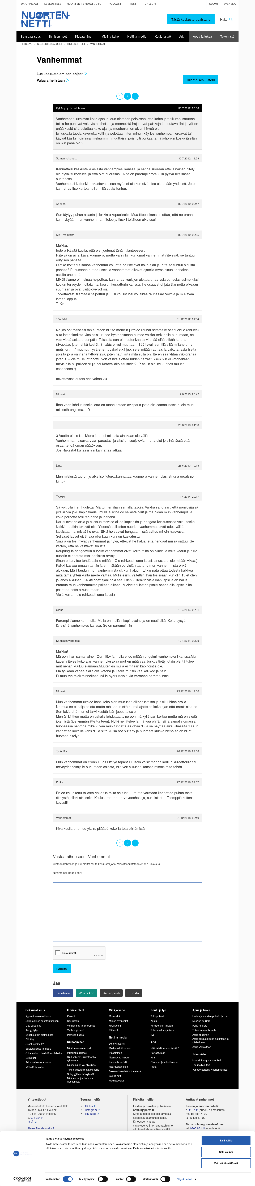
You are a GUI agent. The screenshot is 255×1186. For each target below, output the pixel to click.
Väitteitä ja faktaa (35, 1067)
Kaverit (71, 1016)
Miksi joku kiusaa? (77, 1052)
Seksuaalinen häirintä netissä (125, 1071)
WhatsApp (87, 993)
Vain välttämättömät (226, 1163)
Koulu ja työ (158, 1010)
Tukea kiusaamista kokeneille (83, 1069)
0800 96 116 (198, 1128)
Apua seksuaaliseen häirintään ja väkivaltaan (210, 1040)
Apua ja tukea (201, 1010)
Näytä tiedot (184, 1179)
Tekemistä (199, 1054)
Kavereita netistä (118, 1062)
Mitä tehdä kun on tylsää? (165, 1048)
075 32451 (37, 1118)
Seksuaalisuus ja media (38, 1048)
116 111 (194, 1110)
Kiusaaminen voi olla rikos (81, 1065)
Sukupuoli (31, 1057)
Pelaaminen (115, 1052)
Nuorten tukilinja (201, 1021)
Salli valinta (226, 1151)
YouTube (90, 1114)
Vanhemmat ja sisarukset (81, 1025)
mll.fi (30, 1121)
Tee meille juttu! (201, 1065)
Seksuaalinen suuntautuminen (42, 1021)
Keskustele (52, 3)
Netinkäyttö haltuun (119, 1057)
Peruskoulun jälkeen (162, 1025)
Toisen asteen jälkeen (163, 1030)
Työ (153, 1034)
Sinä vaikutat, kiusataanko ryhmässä (81, 1058)
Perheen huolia (75, 1034)
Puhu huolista (199, 1025)
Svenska (230, 3)
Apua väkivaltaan (201, 1047)
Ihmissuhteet (76, 44)
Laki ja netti (115, 1076)
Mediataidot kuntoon (120, 1048)
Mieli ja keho (117, 1010)
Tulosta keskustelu (200, 79)
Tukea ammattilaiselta (204, 1030)
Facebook (63, 993)
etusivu (27, 44)
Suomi (213, 3)
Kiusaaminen (75, 1042)
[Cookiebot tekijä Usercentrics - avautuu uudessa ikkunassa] (22, 1179)
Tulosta (133, 993)
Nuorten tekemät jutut (85, 3)
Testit (134, 3)
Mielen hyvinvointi (118, 1021)
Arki (153, 1042)
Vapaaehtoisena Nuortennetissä (209, 1069)
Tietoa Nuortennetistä (41, 1128)
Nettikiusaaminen (118, 1066)
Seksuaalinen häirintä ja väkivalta (44, 1053)
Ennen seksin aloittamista (39, 1034)
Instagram (91, 1110)
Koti (153, 1057)
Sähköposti (111, 993)
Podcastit (116, 3)
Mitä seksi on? (33, 1025)
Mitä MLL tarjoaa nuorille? (206, 1060)
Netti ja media (118, 1037)
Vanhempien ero (76, 1030)
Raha (153, 1066)
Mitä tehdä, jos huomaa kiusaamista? (80, 1079)
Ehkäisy (30, 1039)
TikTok (89, 1106)
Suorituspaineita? (35, 1044)
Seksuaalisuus (35, 1010)
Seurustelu (73, 1021)
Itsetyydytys (32, 1030)
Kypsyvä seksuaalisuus (38, 1016)
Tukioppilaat (29, 3)
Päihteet (113, 1030)
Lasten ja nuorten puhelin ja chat (210, 1016)
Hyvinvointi (115, 1025)
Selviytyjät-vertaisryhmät (80, 1074)
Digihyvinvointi (117, 1043)
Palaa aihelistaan (51, 80)
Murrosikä (114, 1016)
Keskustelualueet (49, 44)
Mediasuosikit (116, 1080)
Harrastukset (158, 1052)
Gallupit (151, 3)
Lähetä (61, 968)
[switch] (103, 1179)
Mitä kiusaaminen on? (79, 1048)
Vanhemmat (97, 44)
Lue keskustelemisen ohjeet (60, 73)
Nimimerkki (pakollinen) (67, 873)
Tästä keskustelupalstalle (190, 19)
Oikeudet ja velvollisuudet (164, 1062)
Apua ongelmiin (200, 1034)
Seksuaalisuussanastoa (38, 1062)
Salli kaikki (226, 1140)
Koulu (154, 1021)
